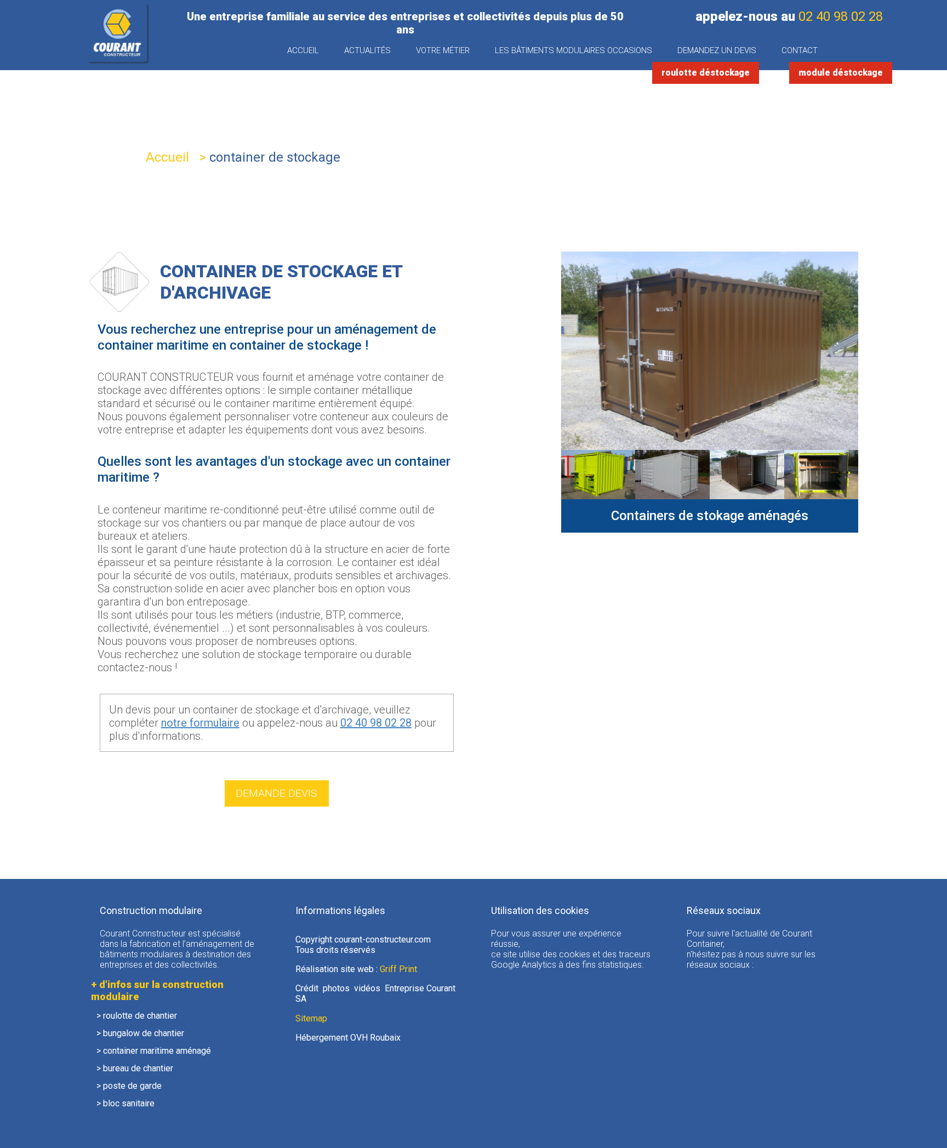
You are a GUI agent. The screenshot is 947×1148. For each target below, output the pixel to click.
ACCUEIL (303, 50)
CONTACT (799, 50)
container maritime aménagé (157, 1051)
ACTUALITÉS (367, 50)
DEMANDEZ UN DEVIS (716, 50)
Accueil (167, 157)
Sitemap (311, 1018)
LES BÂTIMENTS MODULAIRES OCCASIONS (573, 50)
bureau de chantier (138, 1068)
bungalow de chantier (143, 1033)
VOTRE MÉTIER (443, 50)
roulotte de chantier (140, 1015)
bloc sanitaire (129, 1103)
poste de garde (132, 1086)
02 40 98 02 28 (840, 16)
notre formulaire (200, 722)
